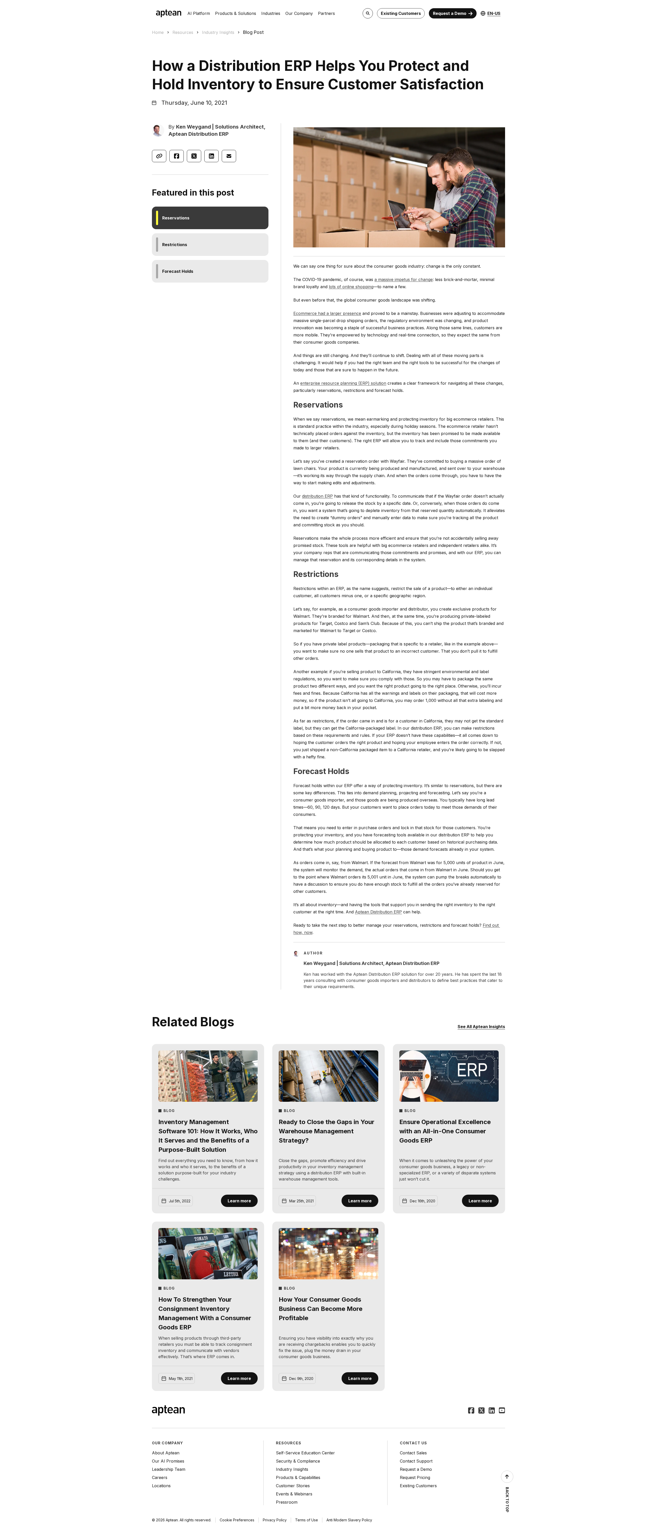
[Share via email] (229, 156)
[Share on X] (194, 156)
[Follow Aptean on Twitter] (481, 1411)
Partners (326, 13)
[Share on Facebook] (176, 156)
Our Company (299, 13)
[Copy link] (159, 156)
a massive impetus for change (403, 279)
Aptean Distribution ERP (378, 911)
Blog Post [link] (253, 32)
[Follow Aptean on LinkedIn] (492, 1411)
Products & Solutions (235, 13)
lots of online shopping (351, 286)
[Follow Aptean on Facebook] (471, 1411)
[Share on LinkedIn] (211, 156)
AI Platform (198, 13)
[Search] (368, 13)
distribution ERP (317, 496)
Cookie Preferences (237, 1520)
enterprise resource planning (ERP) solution (343, 383)
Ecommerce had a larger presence (327, 313)
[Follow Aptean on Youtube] (502, 1411)
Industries (270, 13)
